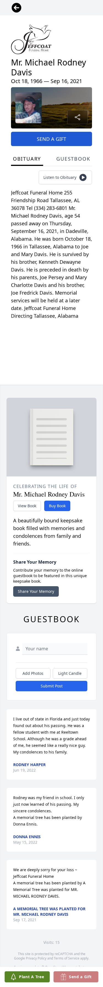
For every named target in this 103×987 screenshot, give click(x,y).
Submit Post (52, 686)
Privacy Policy (36, 958)
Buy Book (57, 505)
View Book (27, 505)
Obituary (27, 158)
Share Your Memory (36, 591)
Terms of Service (66, 958)
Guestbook (73, 158)
